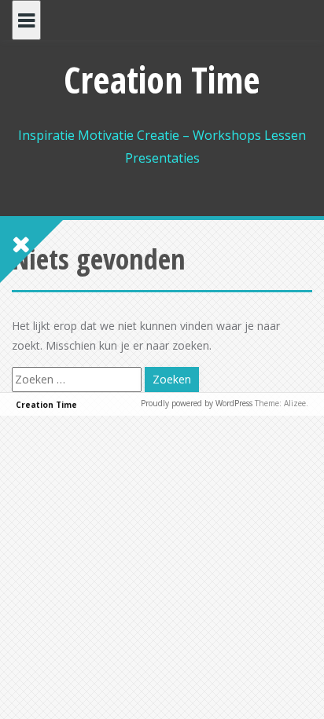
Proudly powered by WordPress (196, 403)
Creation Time (162, 79)
